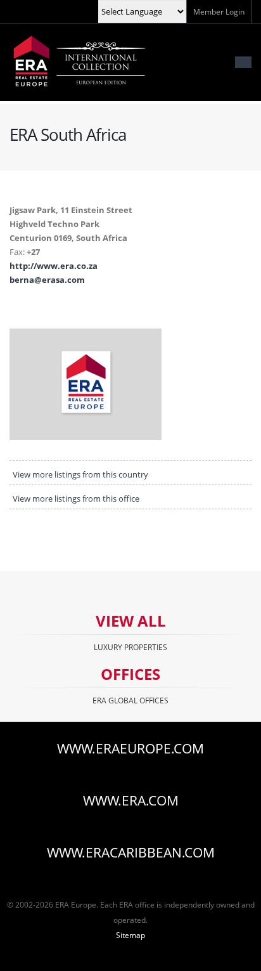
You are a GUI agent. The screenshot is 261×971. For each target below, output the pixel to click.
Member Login (219, 11)
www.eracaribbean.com (131, 852)
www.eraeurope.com (130, 748)
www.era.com (131, 800)
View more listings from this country (80, 474)
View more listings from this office (76, 498)
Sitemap (130, 935)
